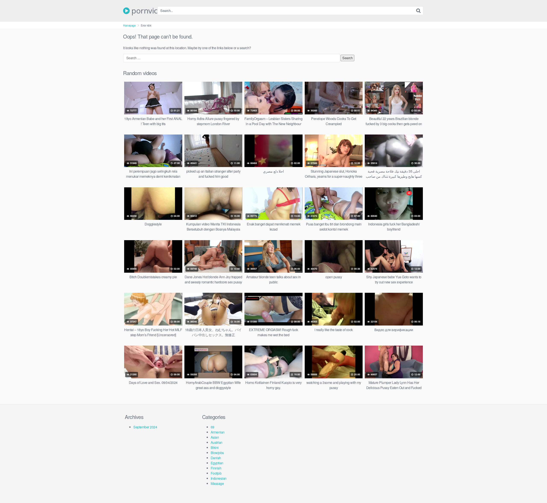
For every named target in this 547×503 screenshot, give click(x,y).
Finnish (216, 468)
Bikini (215, 447)
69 (212, 427)
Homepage (129, 25)
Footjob (216, 473)
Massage (217, 483)
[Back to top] (535, 489)
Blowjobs (217, 452)
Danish (216, 457)
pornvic (143, 11)
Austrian (216, 442)
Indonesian (218, 478)
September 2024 (145, 427)
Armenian (218, 432)
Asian (215, 437)
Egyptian (217, 462)
